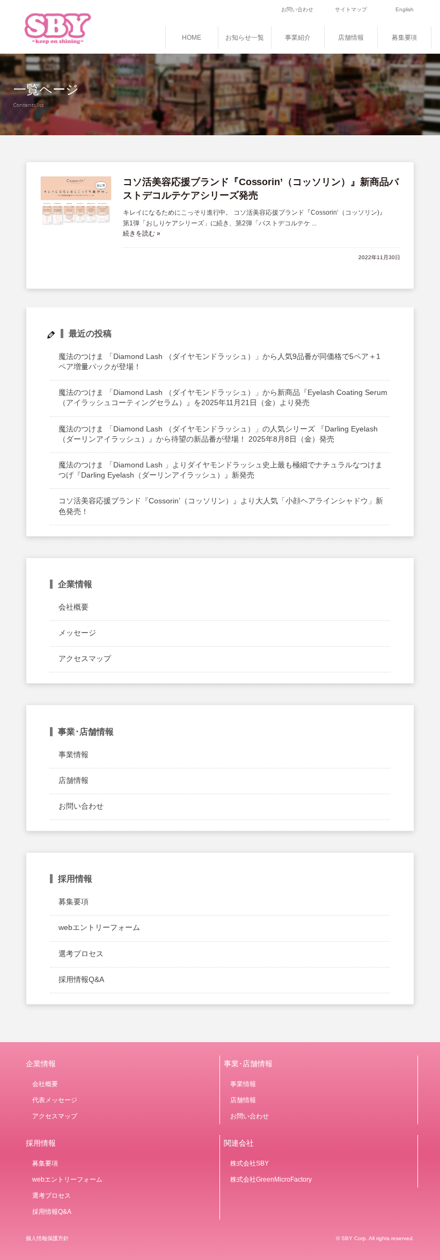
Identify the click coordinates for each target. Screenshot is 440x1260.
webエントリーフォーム (99, 927)
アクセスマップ (84, 658)
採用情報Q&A (81, 979)
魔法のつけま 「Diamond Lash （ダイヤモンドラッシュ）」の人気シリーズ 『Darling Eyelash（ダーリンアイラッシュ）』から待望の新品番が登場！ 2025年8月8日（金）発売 (217, 433)
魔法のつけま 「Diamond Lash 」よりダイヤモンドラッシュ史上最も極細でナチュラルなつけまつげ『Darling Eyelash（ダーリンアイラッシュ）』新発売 (220, 469)
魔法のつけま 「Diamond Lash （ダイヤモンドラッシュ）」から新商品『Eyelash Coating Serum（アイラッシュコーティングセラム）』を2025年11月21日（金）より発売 (222, 397)
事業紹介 (298, 37)
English (404, 9)
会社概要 (73, 607)
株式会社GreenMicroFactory (271, 1179)
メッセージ (77, 632)
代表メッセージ (54, 1100)
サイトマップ (351, 9)
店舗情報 (351, 37)
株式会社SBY (249, 1163)
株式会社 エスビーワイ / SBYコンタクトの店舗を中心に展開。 (72, 27)
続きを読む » (141, 233)
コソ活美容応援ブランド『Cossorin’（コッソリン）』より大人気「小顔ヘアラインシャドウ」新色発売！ (220, 505)
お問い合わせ (297, 9)
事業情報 (73, 754)
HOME (191, 37)
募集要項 (404, 37)
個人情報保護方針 (47, 1238)
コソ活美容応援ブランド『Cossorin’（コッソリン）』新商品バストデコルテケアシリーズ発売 (261, 189)
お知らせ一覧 (244, 37)
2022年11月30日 (379, 257)
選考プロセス (81, 953)
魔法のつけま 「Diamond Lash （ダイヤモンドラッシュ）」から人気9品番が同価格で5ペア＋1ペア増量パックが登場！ (219, 361)
